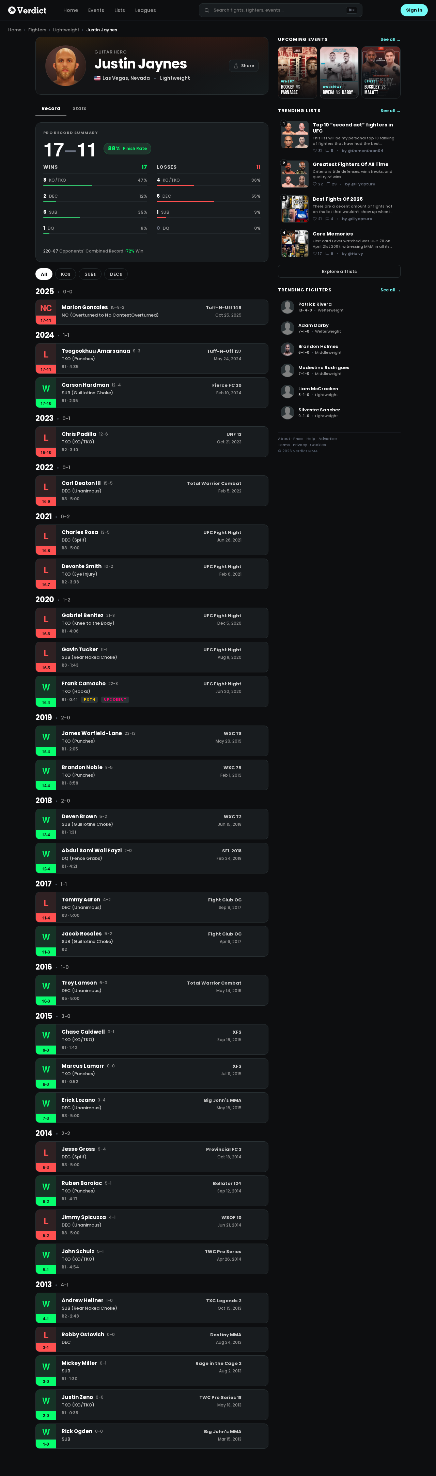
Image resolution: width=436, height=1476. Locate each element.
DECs (116, 274)
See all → (390, 39)
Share (247, 66)
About (284, 438)
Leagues (145, 10)
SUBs (90, 274)
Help (311, 438)
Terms (284, 444)
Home (70, 10)
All (44, 274)
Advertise (327, 438)
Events (96, 10)
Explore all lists (339, 271)
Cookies (318, 444)
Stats (80, 108)
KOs (65, 274)
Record (51, 108)
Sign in (414, 10)
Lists (119, 10)
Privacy (300, 444)
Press (298, 438)
